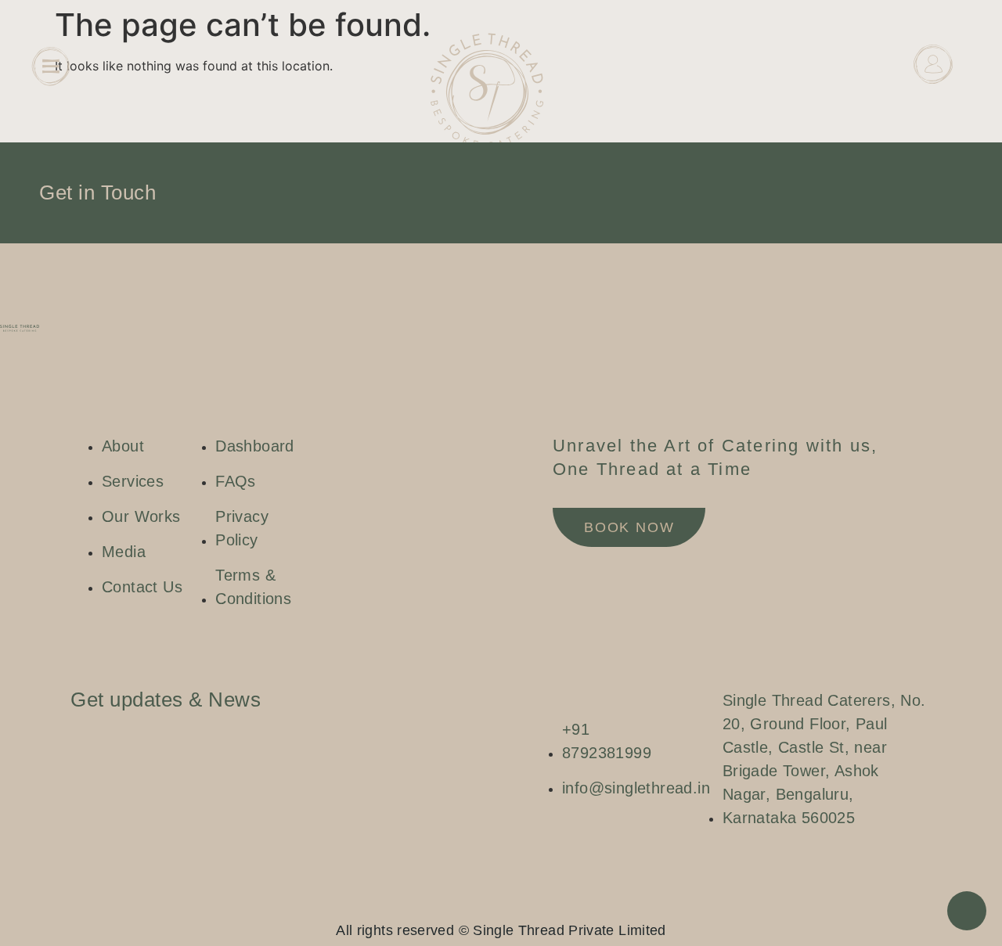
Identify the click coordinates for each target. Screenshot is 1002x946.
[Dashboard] (933, 64)
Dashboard (933, 103)
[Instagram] (469, 903)
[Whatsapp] (516, 903)
